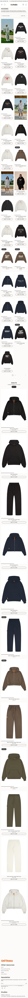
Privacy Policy (20, 985)
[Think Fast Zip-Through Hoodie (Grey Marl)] (7, 231)
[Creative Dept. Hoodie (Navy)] (21, 281)
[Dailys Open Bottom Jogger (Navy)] (14, 635)
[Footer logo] (7, 960)
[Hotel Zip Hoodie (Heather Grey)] (7, 79)
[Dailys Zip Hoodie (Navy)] (7, 307)
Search (2, 967)
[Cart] (26, 4)
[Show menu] (1, 4)
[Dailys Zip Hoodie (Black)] (21, 130)
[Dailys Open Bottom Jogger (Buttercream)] (14, 856)
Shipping (2, 972)
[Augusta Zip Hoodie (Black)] (21, 28)
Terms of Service (3, 986)
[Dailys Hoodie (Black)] (14, 453)
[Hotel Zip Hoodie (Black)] (7, 105)
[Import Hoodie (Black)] (21, 231)
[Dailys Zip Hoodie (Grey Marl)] (7, 155)
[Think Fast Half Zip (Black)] (21, 79)
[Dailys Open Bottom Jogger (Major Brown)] (14, 722)
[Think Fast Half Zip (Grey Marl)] (21, 206)
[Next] (21, 375)
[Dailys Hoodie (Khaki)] (14, 767)
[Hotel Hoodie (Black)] (21, 53)
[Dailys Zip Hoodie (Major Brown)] (21, 155)
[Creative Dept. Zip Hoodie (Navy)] (7, 281)
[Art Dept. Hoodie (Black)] (21, 332)
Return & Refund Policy (5, 970)
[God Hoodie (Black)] (7, 358)
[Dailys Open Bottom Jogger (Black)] (14, 499)
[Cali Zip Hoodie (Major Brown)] (7, 257)
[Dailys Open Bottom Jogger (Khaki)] (14, 810)
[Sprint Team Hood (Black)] (21, 180)
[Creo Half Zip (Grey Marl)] (7, 130)
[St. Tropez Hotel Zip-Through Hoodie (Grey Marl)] (7, 53)
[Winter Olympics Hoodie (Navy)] (7, 332)
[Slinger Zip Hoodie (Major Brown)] (21, 257)
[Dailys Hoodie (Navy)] (21, 307)
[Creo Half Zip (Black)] (7, 206)
